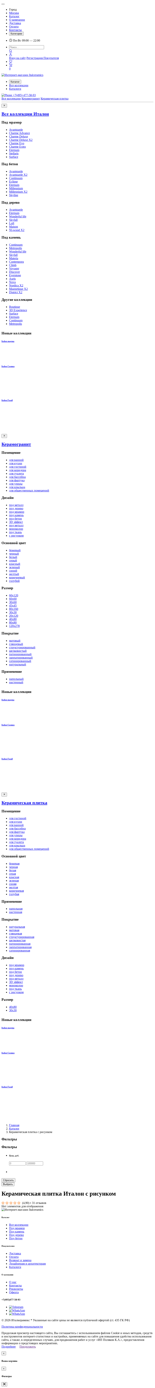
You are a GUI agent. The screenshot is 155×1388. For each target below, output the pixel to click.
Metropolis (15, 248)
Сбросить (8, 1180)
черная (13, 867)
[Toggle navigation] (3, 4)
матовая (14, 930)
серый (13, 560)
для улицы (15, 483)
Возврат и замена (20, 1260)
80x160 (13, 609)
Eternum (14, 150)
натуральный (17, 664)
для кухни (15, 463)
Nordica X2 (16, 285)
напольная (15, 908)
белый (13, 557)
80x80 (13, 622)
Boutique (14, 306)
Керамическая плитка (54, 98)
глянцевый (16, 644)
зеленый (14, 567)
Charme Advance (19, 133)
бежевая (14, 863)
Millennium (16, 188)
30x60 (13, 602)
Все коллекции (18, 85)
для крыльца (17, 487)
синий (13, 570)
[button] (10, 54)
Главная (14, 1125)
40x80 (13, 619)
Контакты (15, 29)
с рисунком (16, 535)
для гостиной (17, 466)
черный (14, 553)
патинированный (20, 654)
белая (12, 870)
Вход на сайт (17, 58)
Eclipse (13, 181)
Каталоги (15, 88)
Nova (12, 282)
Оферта (14, 1292)
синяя (12, 884)
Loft (11, 223)
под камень (16, 515)
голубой (14, 580)
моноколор (16, 528)
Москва (14, 13)
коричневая (16, 890)
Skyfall (13, 219)
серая (12, 873)
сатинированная (19, 950)
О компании (17, 19)
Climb (12, 265)
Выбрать (8, 1184)
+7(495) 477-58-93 (24, 95)
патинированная (19, 943)
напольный (16, 679)
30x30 (13, 612)
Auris (12, 278)
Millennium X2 (18, 191)
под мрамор (16, 511)
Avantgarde (16, 129)
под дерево (16, 508)
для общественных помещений (29, 490)
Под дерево (16, 1235)
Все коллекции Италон (25, 113)
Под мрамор (17, 1228)
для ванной (16, 460)
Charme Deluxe (18, 136)
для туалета (16, 473)
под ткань (15, 532)
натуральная (17, 926)
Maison (13, 226)
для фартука (17, 480)
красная (14, 877)
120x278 (14, 626)
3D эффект (16, 522)
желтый (14, 574)
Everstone (15, 275)
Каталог (14, 16)
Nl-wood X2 (16, 230)
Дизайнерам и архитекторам (27, 1263)
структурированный (22, 647)
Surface (13, 156)
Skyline (13, 195)
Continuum (15, 178)
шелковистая (17, 940)
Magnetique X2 (18, 288)
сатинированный (20, 661)
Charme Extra (17, 146)
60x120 (13, 595)
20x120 (13, 615)
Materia (13, 258)
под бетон (15, 518)
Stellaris (14, 153)
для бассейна (17, 477)
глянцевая (15, 933)
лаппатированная (20, 947)
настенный (16, 682)
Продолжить (27, 1346)
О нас (12, 1282)
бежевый (15, 550)
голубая (14, 894)
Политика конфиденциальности (22, 1326)
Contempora (16, 261)
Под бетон (15, 1238)
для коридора (17, 470)
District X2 (15, 292)
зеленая (14, 880)
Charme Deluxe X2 (21, 139)
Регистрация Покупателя (42, 58)
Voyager (14, 268)
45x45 (13, 605)
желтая (13, 887)
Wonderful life (17, 216)
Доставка (15, 23)
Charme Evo (16, 143)
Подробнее (9, 1346)
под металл (16, 505)
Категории (16, 33)
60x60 (13, 598)
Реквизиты (16, 1288)
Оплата (14, 26)
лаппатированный (21, 657)
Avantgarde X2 (18, 174)
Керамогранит (31, 98)
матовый (14, 640)
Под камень (16, 1231)
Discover (14, 271)
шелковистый (18, 650)
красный (14, 563)
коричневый (17, 577)
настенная (15, 912)
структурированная (21, 937)
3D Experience (18, 310)
